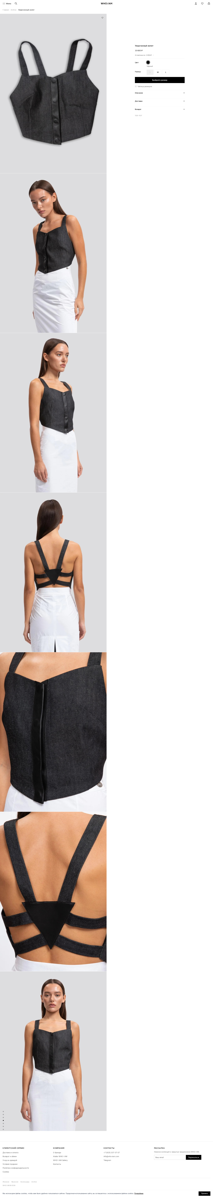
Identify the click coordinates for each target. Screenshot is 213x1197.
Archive (13, 10)
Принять (204, 1193)
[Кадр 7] (3, 1129)
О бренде (57, 1152)
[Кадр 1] (3, 1111)
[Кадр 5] (3, 1123)
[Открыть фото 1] (53, 93)
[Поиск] (16, 3)
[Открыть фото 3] (53, 412)
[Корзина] (209, 3)
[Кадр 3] (3, 1117)
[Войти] (195, 3)
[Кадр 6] (3, 1126)
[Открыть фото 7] (53, 1051)
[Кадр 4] (3, 1120)
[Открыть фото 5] (53, 732)
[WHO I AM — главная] (106, 3)
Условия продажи (10, 1164)
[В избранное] (102, 17)
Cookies (6, 1172)
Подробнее (138, 1193)
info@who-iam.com (111, 1156)
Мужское (14, 1182)
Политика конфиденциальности (16, 1168)
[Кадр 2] (3, 1114)
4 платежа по (143, 55)
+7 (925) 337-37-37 (112, 1152)
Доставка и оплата (10, 1152)
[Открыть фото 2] (53, 253)
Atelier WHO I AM (60, 1156)
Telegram (107, 1160)
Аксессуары (24, 1182)
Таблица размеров (145, 86)
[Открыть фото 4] (53, 572)
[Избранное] (202, 3)
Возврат (138, 109)
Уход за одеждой (10, 1160)
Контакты (57, 1164)
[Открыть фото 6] (53, 891)
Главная (6, 10)
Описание (139, 93)
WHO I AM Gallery (60, 1160)
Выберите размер (159, 80)
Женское (6, 1182)
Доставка (138, 101)
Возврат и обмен (10, 1156)
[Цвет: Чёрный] (148, 62)
